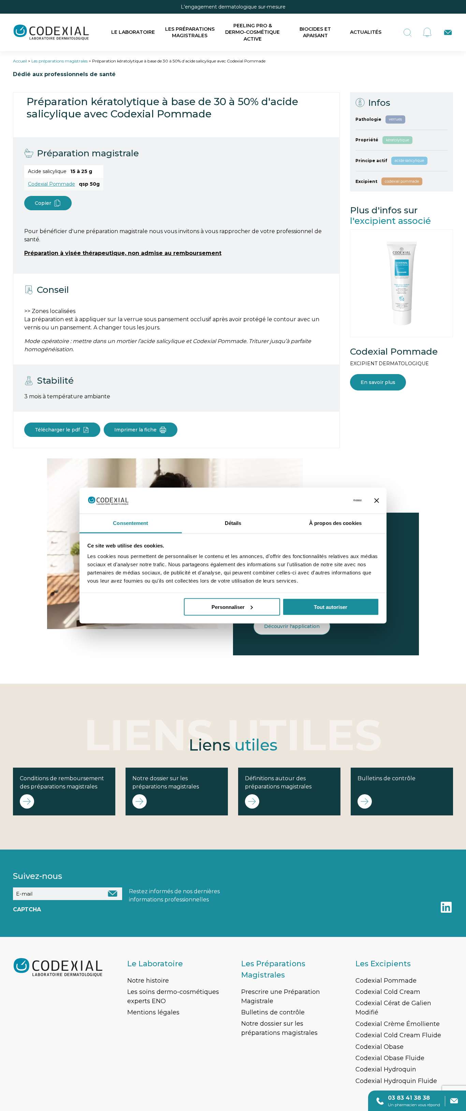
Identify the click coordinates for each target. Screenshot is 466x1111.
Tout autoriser (330, 607)
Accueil (20, 60)
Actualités (365, 32)
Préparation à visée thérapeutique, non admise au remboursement (122, 253)
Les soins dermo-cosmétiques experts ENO (173, 996)
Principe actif (371, 160)
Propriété (366, 140)
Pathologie (368, 119)
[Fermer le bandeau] (376, 500)
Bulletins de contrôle (387, 778)
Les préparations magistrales (190, 32)
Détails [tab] (233, 523)
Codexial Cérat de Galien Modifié (393, 1007)
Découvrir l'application (292, 626)
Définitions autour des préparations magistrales (278, 782)
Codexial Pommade (51, 184)
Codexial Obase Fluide (389, 1058)
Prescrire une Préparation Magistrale (280, 996)
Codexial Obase (379, 1047)
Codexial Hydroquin (385, 1069)
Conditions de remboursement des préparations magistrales (62, 782)
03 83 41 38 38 (409, 1098)
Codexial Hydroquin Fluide (396, 1081)
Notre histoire (148, 980)
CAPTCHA (27, 909)
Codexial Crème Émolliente (397, 1024)
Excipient (366, 181)
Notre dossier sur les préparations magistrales (165, 782)
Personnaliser (228, 607)
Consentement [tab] (130, 523)
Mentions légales (153, 1012)
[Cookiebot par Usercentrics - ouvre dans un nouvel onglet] (332, 501)
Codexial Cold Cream (387, 992)
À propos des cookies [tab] (335, 523)
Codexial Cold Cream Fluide (398, 1035)
